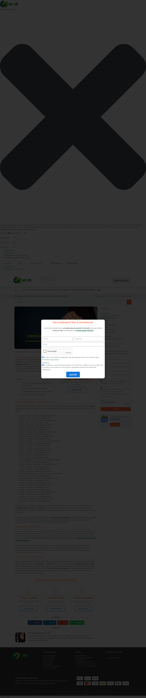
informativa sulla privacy (50, 360)
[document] (73, 349)
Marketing (45, 363)
